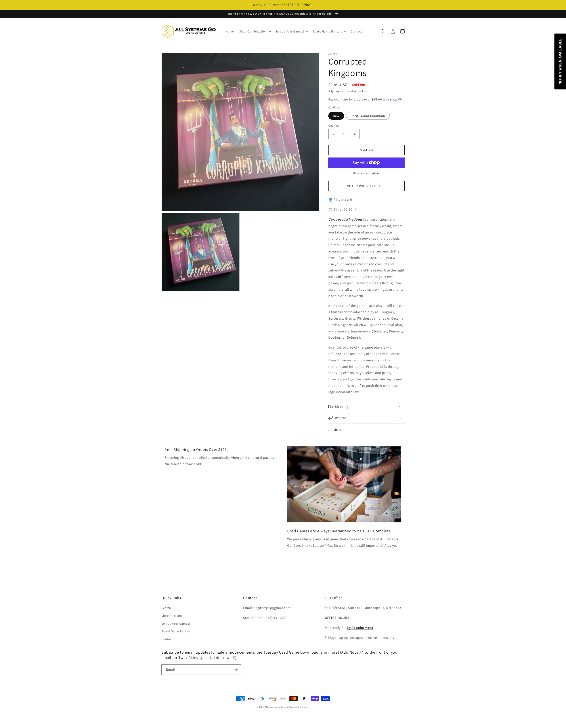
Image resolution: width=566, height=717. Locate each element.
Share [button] (337, 430)
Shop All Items (171, 616)
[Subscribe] (236, 669)
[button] (255, 31)
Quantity (333, 125)
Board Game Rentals (176, 631)
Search (166, 608)
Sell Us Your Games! (175, 624)
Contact (167, 639)
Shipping (334, 91)
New (336, 116)
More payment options (366, 173)
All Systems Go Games (276, 707)
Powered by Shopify (299, 707)
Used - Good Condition (368, 116)
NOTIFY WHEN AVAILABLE (366, 186)
